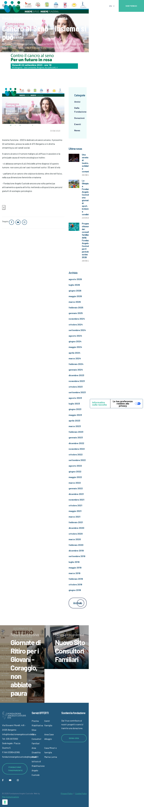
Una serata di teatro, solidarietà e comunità (87, 163)
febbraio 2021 (76, 522)
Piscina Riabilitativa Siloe (37, 725)
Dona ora (74, 738)
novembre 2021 (76, 499)
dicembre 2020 (76, 528)
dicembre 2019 (76, 550)
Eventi (77, 124)
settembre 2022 (77, 460)
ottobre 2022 (76, 454)
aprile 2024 (74, 352)
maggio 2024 (75, 347)
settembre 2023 (77, 392)
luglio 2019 (74, 562)
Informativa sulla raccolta (99, 403)
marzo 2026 (75, 301)
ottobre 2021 (75, 505)
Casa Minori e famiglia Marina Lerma (50, 752)
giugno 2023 (75, 409)
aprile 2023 (74, 420)
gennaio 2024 (76, 369)
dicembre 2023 (76, 375)
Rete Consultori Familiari (36, 739)
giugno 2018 (75, 590)
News (77, 130)
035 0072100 (12, 738)
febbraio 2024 (76, 364)
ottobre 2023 (76, 386)
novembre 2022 (77, 448)
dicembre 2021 (76, 494)
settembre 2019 (77, 556)
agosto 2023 (75, 398)
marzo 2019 (74, 573)
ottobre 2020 (76, 533)
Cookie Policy (81, 793)
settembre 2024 (77, 330)
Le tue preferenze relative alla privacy (123, 403)
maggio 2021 (75, 511)
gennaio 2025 (76, 313)
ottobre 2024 (76, 324)
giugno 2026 (75, 290)
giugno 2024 (75, 341)
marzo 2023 (75, 426)
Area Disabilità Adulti (36, 752)
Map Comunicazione (10, 797)
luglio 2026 (74, 284)
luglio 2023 (74, 403)
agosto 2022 (75, 465)
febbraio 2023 (76, 431)
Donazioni (79, 118)
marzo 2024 (75, 358)
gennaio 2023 (76, 437)
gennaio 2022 (76, 488)
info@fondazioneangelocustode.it (18, 734)
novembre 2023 (77, 381)
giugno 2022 (75, 471)
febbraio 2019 (76, 578)
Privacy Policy (67, 793)
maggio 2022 (75, 477)
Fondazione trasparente (15, 769)
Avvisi (77, 101)
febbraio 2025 (76, 307)
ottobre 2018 (75, 584)
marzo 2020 (75, 539)
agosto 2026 (75, 279)
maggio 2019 (75, 567)
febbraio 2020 (76, 545)
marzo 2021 (74, 516)
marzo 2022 (75, 482)
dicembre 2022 (76, 443)
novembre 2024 (77, 318)
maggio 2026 (75, 296)
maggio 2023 (75, 415)
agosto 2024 (75, 335)
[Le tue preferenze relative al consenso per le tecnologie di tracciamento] (5, 802)
